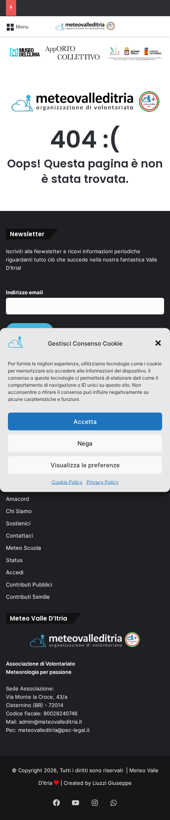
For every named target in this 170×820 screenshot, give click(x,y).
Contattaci (19, 535)
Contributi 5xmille (28, 597)
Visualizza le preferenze (85, 464)
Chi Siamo (19, 511)
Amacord (17, 499)
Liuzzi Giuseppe (112, 783)
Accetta (85, 421)
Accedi (14, 572)
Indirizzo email (24, 292)
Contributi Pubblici (29, 584)
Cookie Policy (67, 482)
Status (14, 560)
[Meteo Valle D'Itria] (85, 26)
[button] (158, 343)
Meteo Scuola (23, 548)
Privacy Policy (103, 482)
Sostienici (18, 523)
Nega (85, 443)
